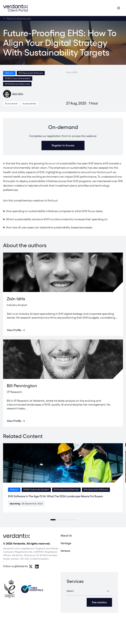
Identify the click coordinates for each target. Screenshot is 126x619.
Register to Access (63, 145)
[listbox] (89, 591)
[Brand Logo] (15, 8)
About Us (66, 535)
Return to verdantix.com (19, 18)
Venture (65, 550)
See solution (99, 602)
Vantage (66, 543)
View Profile (14, 330)
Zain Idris (17, 93)
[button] (53, 519)
